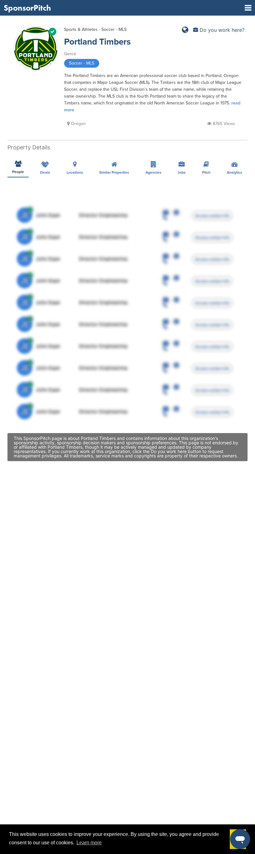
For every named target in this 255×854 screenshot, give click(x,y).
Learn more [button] (89, 842)
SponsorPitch (27, 8)
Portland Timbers (97, 41)
